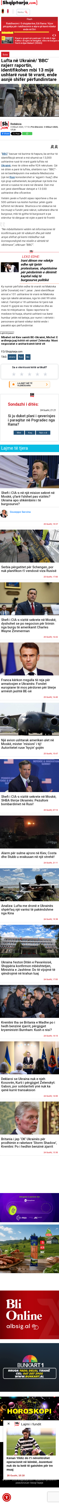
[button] (6, 1497)
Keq (30, 432)
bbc (28, 357)
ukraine (12, 357)
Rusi (12, 177)
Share (6, 133)
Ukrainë (6, 165)
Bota (5, 54)
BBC (5, 153)
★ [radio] (13, 374)
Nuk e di (43, 432)
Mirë (19, 432)
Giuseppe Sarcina (20, 511)
